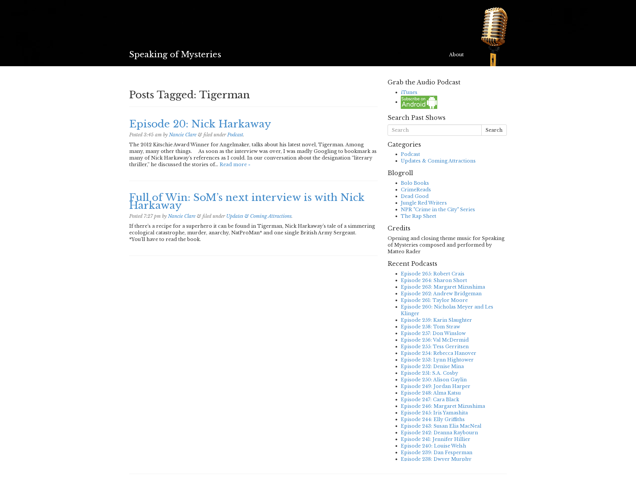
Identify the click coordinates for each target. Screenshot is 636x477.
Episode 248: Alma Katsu (431, 393)
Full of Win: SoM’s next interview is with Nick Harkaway (247, 201)
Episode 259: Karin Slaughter (436, 320)
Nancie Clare (182, 135)
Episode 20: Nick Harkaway (200, 124)
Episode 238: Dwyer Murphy (436, 459)
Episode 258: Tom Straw (430, 327)
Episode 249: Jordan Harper (435, 386)
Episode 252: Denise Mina (432, 366)
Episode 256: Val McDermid (435, 340)
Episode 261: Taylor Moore (434, 300)
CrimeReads (416, 190)
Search (494, 130)
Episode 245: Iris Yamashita (434, 413)
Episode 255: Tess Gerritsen (435, 347)
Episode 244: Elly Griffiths (433, 419)
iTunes (409, 92)
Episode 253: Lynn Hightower (437, 360)
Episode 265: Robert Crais (432, 274)
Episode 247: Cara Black (430, 400)
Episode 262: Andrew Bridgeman (441, 294)
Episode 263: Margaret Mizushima (443, 287)
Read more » (235, 164)
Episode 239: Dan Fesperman (436, 452)
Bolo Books (415, 183)
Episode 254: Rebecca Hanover (438, 353)
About (456, 55)
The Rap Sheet (418, 216)
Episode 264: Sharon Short (434, 280)
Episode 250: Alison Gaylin (434, 380)
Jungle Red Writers (424, 203)
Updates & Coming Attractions (259, 216)
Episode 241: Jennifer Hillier (435, 439)
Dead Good (415, 196)
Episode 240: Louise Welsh (433, 446)
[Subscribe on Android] (419, 102)
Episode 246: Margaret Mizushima (443, 406)
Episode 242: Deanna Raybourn (439, 433)
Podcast (235, 135)
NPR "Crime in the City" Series (438, 210)
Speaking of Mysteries (175, 54)
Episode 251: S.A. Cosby (429, 373)
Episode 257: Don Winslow (433, 333)
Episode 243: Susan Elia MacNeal (441, 426)
